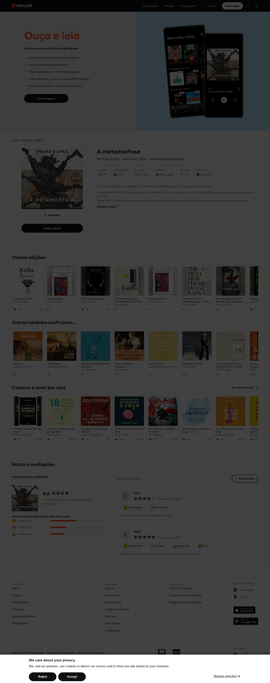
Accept (72, 676)
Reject (42, 676)
